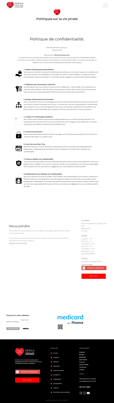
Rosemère (82, 362)
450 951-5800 (87, 265)
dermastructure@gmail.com (91, 261)
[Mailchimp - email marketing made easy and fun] (25, 328)
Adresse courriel (13, 322)
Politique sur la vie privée (18, 243)
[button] (105, 5)
